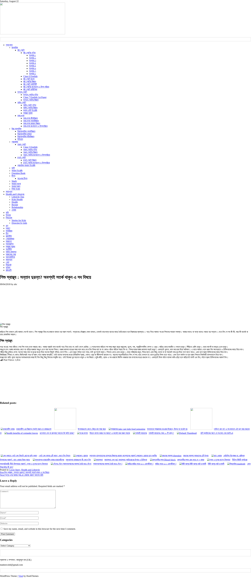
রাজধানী (8, 270)
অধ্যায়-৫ (32, 66)
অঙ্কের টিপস (22, 178)
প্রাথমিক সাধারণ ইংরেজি (26, 165)
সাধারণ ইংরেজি (17, 170)
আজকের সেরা (11, 254)
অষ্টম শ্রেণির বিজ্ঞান (30, 108)
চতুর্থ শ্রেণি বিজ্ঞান (29, 160)
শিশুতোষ (9, 218)
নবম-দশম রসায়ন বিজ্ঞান (31, 123)
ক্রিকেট (8, 265)
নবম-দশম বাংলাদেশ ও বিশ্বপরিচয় (35, 126)
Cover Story (14, 470)
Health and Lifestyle (15, 194)
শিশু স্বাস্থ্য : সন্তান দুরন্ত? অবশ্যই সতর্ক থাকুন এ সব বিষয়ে (24, 472)
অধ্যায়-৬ (32, 68)
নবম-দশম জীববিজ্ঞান (30, 118)
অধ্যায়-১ (32, 55)
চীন (7, 233)
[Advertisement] (22, 304)
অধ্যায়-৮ (32, 73)
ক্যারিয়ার (9, 231)
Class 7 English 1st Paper (34, 97)
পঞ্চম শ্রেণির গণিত (30, 149)
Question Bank (18, 173)
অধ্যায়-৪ (32, 63)
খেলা (7, 262)
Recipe (15, 204)
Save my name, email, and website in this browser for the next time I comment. (39, 529)
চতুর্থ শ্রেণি (21, 157)
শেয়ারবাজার (10, 238)
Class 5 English (30, 147)
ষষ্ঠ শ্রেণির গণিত (29, 53)
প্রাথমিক (15, 142)
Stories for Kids (19, 220)
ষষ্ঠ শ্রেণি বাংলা (28, 79)
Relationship (17, 207)
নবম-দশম (20, 115)
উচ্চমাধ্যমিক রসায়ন (24, 134)
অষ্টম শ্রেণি (21, 102)
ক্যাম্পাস (9, 191)
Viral (20, 576)
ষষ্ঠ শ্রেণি (20, 50)
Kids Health (17, 199)
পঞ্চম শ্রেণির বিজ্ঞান (30, 152)
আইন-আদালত (11, 252)
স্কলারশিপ (10, 244)
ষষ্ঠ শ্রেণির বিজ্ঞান (29, 81)
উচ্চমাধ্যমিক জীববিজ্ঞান (25, 136)
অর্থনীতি (9, 249)
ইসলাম (8, 215)
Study (14, 181)
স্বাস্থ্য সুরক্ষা (28, 113)
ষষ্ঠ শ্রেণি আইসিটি (30, 84)
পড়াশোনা (9, 45)
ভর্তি (13, 168)
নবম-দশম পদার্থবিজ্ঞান (31, 121)
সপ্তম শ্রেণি (22, 92)
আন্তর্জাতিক (10, 257)
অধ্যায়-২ (32, 58)
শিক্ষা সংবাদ (16, 189)
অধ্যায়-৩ (32, 60)
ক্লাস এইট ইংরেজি (30, 110)
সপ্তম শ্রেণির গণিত (30, 94)
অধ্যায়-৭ (32, 71)
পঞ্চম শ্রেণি (21, 144)
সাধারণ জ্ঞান (16, 186)
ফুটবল (8, 267)
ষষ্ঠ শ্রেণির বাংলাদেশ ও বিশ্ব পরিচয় (36, 87)
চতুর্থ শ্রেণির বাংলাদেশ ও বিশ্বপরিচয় (36, 163)
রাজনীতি (9, 236)
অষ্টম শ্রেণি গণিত (29, 105)
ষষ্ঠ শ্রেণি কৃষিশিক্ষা (30, 89)
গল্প (7, 225)
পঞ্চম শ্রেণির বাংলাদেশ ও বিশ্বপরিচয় (36, 155)
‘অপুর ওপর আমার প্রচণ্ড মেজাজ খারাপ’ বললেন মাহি (21, 475)
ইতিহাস (20, 139)
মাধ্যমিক (15, 47)
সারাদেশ (9, 241)
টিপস (13, 176)
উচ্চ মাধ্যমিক (16, 128)
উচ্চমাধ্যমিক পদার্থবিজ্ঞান (26, 131)
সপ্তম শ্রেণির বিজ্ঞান (30, 100)
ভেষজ (14, 210)
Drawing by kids (19, 223)
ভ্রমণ (8, 228)
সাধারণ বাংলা (16, 183)
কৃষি (7, 212)
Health (15, 202)
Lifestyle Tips (18, 197)
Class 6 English (30, 76)
